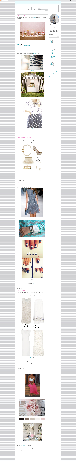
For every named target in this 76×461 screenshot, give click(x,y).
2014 (51, 42)
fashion (57, 71)
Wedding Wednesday (21, 15)
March (52, 63)
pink (24, 451)
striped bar (32, 97)
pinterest (22, 132)
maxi (33, 397)
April (51, 62)
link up (55, 74)
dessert (22, 45)
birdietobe (33, 443)
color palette (33, 421)
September (52, 49)
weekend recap (53, 76)
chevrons (20, 132)
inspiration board (55, 73)
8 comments (18, 131)
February (52, 64)
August (52, 50)
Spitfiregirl (34, 17)
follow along (34, 53)
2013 (51, 43)
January (52, 65)
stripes (25, 132)
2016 (51, 40)
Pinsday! (18, 49)
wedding (25, 45)
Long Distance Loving (34, 361)
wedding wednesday (28, 45)
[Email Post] (21, 44)
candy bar (20, 45)
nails (33, 279)
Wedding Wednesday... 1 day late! (24, 137)
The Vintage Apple (34, 283)
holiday (56, 72)
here (19, 173)
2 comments (18, 44)
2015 (51, 41)
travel (50, 76)
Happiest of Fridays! (21, 290)
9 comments (18, 450)
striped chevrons (32, 70)
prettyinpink (29, 451)
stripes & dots (32, 128)
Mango (43, 295)
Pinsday (18, 370)
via (32, 41)
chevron (31, 238)
